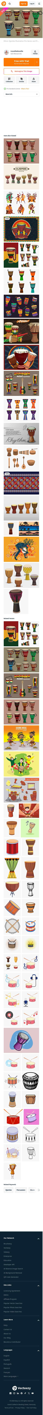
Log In (32, 4)
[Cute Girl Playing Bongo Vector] (14, 840)
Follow (35, 54)
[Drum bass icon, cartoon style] (12, 962)
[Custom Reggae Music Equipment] (21, 382)
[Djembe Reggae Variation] (21, 253)
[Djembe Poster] (21, 227)
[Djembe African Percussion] (21, 330)
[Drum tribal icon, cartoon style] (12, 999)
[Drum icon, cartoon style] (12, 896)
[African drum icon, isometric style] (12, 1356)
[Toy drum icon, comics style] (12, 1091)
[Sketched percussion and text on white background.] (21, 432)
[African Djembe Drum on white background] (21, 506)
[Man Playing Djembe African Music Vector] (21, 563)
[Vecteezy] (3, 3)
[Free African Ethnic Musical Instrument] (21, 456)
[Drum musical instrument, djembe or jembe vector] (12, 857)
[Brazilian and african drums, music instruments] (21, 305)
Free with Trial (21, 62)
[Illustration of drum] (12, 1127)
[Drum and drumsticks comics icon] (12, 1072)
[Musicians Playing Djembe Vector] (21, 778)
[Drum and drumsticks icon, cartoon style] (12, 1035)
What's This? (25, 89)
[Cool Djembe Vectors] (21, 279)
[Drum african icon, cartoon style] (12, 914)
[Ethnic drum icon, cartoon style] (11, 824)
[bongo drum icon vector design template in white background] (12, 1017)
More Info (9, 93)
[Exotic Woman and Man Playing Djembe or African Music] (21, 201)
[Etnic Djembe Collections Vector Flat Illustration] (21, 589)
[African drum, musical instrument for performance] (30, 917)
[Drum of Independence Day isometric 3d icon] (12, 1054)
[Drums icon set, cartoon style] (12, 1109)
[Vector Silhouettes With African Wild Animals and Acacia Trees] (14, 542)
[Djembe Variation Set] (21, 149)
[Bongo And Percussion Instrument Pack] (21, 804)
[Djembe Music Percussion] (21, 751)
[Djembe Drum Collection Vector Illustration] (21, 175)
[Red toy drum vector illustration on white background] (13, 1392)
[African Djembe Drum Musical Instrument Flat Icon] (21, 408)
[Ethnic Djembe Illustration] (21, 673)
